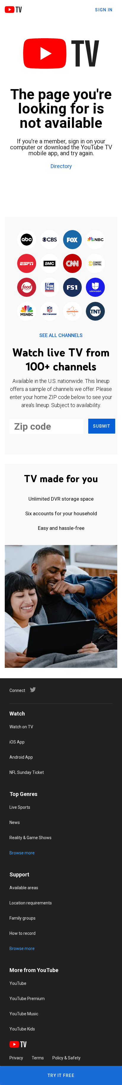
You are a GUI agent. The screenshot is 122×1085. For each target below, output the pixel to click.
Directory (61, 166)
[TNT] (95, 312)
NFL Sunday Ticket (26, 772)
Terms (38, 1057)
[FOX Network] (72, 240)
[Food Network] (26, 288)
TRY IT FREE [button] (61, 1075)
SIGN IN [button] (104, 9)
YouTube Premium (27, 998)
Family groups (22, 918)
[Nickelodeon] (72, 312)
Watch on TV (21, 726)
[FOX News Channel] (49, 288)
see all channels (61, 335)
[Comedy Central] (95, 264)
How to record (22, 933)
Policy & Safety (66, 1057)
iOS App (17, 742)
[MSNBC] (26, 312)
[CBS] (49, 240)
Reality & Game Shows (30, 837)
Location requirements (30, 903)
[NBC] (95, 240)
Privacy (16, 1057)
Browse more (22, 852)
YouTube (17, 983)
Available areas (23, 887)
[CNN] (72, 264)
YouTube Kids (22, 1029)
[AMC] (49, 264)
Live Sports (19, 807)
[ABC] (26, 240)
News (14, 822)
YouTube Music (23, 1013)
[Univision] (95, 288)
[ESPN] (26, 264)
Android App (21, 757)
